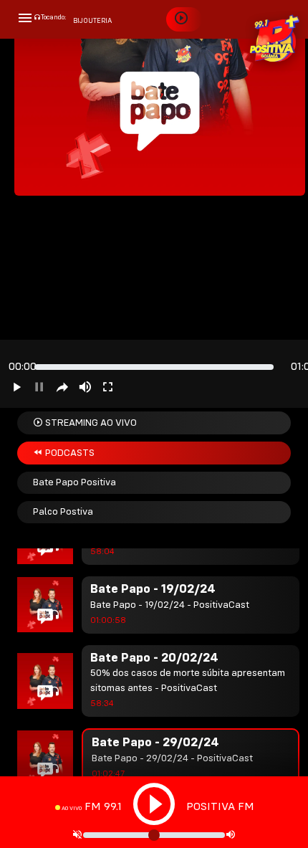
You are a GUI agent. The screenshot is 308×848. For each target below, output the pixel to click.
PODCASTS (69, 453)
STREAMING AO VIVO (90, 423)
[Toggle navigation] (25, 19)
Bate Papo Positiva (74, 482)
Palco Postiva (63, 512)
